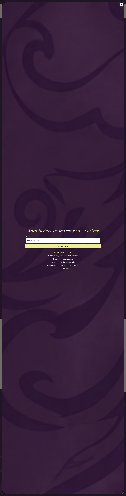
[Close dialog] (121, 4)
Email (28, 236)
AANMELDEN (63, 246)
